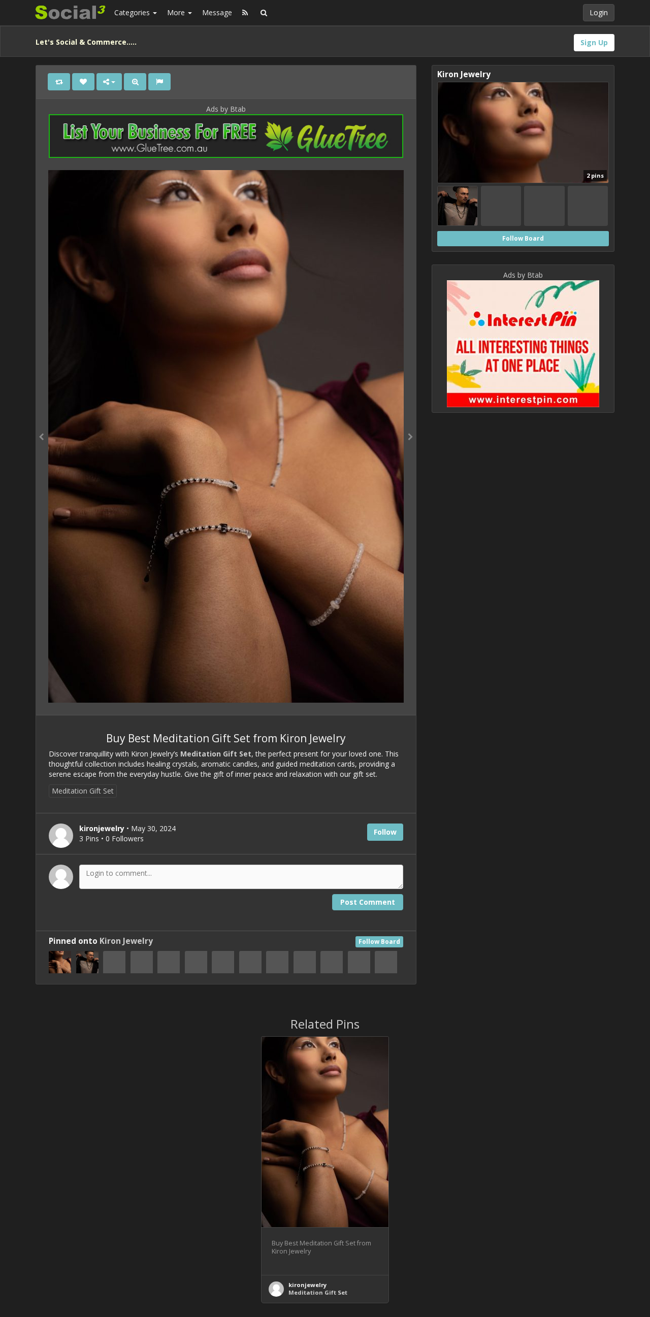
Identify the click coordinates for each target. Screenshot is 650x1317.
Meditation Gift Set (215, 754)
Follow (385, 832)
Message (217, 12)
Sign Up (594, 42)
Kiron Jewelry (126, 941)
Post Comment (367, 902)
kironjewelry (307, 1285)
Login (599, 12)
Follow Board (379, 941)
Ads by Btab (226, 109)
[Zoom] (135, 81)
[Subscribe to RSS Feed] (245, 12)
